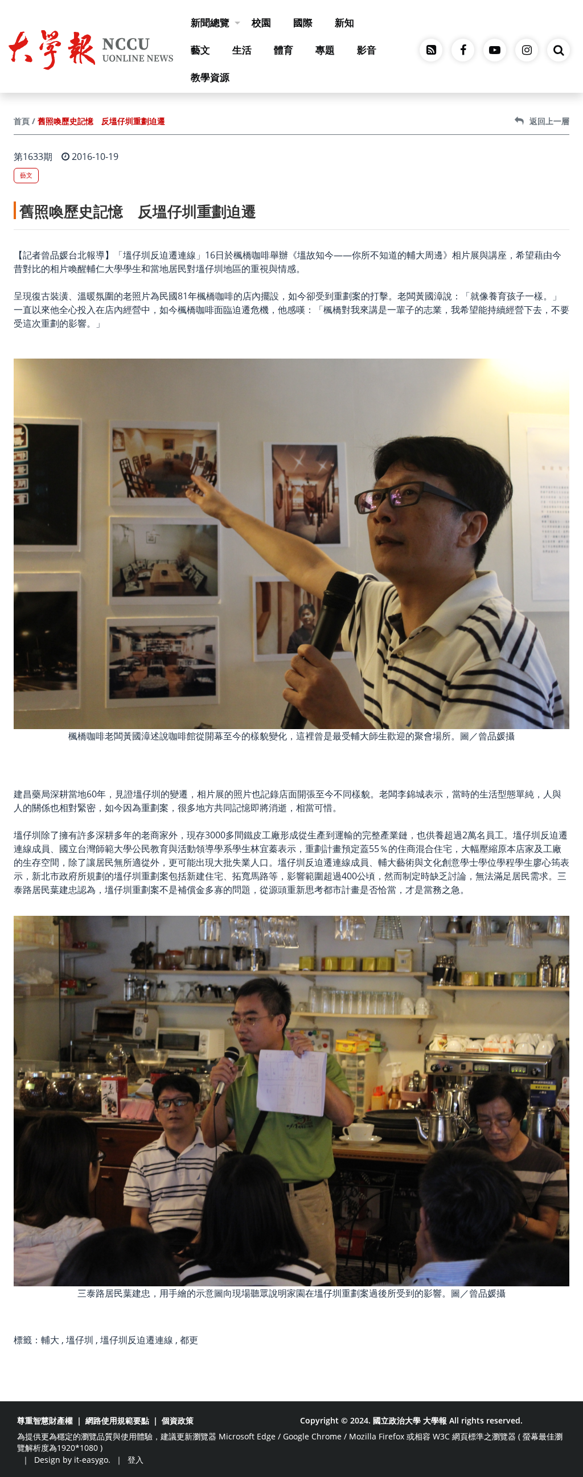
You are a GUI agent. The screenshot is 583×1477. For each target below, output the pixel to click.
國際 (303, 22)
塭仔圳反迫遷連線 (136, 1340)
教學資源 (210, 77)
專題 (325, 49)
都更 (189, 1340)
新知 (344, 22)
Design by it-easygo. (72, 1459)
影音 (366, 49)
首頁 (22, 121)
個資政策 (178, 1420)
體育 (283, 49)
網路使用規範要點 (117, 1420)
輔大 (50, 1340)
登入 (135, 1459)
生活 (242, 49)
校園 (261, 22)
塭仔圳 (79, 1340)
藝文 (200, 49)
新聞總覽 (210, 22)
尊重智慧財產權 (45, 1420)
